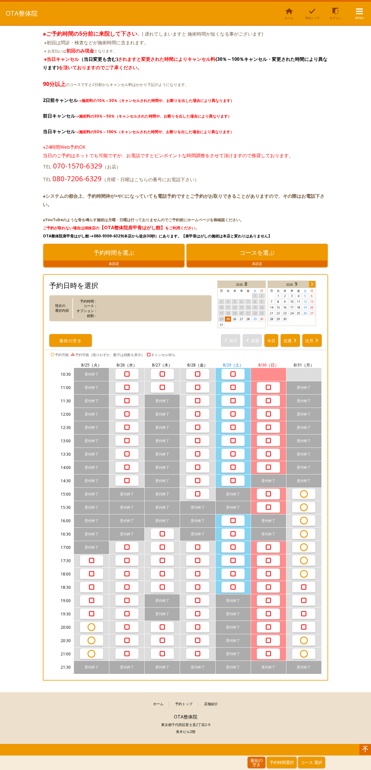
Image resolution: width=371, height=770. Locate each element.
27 (241, 319)
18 (298, 307)
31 (221, 325)
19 (305, 307)
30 (261, 319)
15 (278, 307)
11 (298, 302)
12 (305, 302)
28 (248, 319)
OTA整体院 (22, 13)
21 (271, 313)
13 (312, 302)
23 (285, 313)
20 (312, 307)
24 (292, 313)
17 (292, 307)
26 (235, 319)
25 (228, 319)
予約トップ (183, 704)
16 (285, 307)
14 (271, 307)
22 (278, 313)
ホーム (158, 704)
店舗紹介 (211, 704)
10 (292, 302)
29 (255, 319)
